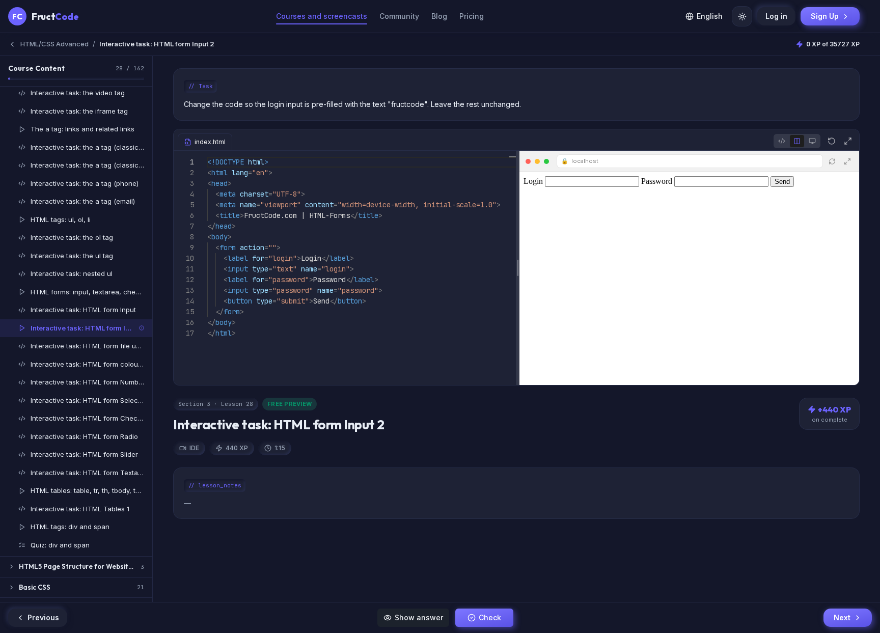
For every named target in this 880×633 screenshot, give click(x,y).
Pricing (471, 16)
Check (490, 617)
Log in (776, 16)
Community (399, 16)
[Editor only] (782, 141)
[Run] (832, 161)
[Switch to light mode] (742, 16)
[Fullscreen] (848, 141)
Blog (439, 16)
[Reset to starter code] (831, 141)
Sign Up (825, 16)
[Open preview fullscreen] (847, 161)
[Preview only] (812, 141)
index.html (210, 142)
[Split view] (797, 141)
